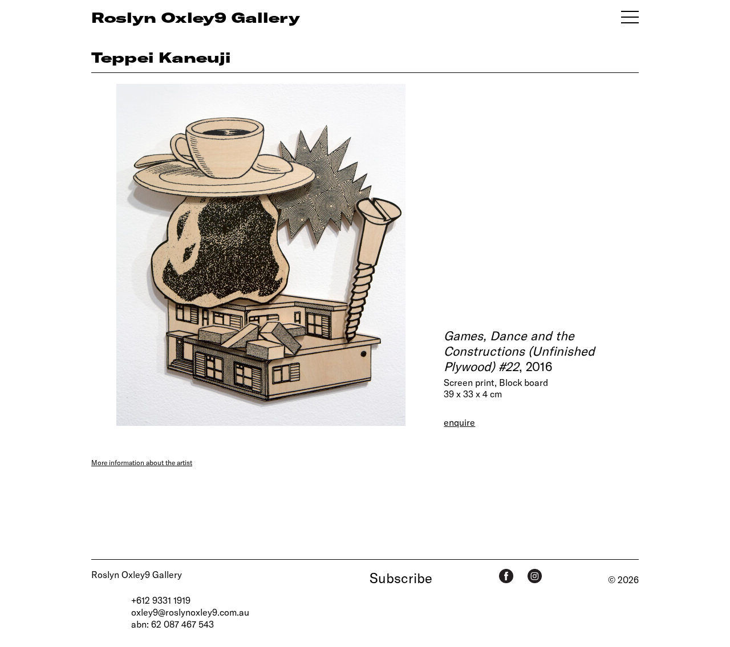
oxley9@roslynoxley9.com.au (190, 612)
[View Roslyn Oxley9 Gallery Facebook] (506, 576)
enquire (459, 422)
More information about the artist (141, 462)
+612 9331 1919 (160, 600)
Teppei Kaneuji (160, 57)
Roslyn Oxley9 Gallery (136, 574)
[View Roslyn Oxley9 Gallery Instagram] (535, 576)
